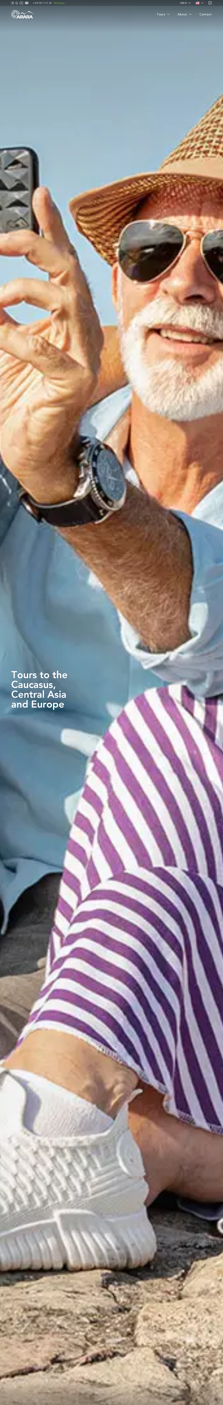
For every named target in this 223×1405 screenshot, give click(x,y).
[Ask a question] (210, 3)
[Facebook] (12, 3)
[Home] (22, 14)
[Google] (17, 3)
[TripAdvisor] (27, 3)
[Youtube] (21, 3)
